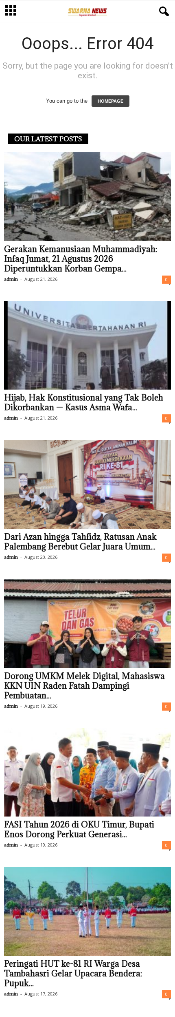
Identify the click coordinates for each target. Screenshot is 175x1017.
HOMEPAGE (110, 101)
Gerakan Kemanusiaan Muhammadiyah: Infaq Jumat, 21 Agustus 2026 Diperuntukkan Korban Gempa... (80, 259)
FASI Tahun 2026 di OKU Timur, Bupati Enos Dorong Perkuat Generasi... (79, 829)
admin (11, 279)
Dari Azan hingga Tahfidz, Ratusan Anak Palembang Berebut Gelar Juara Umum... (80, 542)
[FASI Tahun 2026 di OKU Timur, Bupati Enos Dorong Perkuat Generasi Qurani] (87, 772)
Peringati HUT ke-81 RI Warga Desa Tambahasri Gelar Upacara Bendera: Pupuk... (73, 974)
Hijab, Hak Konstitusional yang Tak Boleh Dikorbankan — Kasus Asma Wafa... (83, 402)
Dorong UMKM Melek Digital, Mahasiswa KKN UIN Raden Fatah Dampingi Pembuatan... (84, 686)
